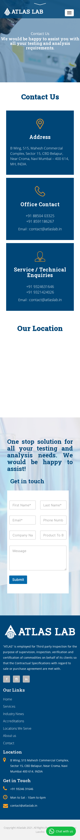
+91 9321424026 (40, 292)
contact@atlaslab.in (45, 228)
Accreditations (13, 721)
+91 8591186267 (40, 221)
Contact (8, 743)
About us (9, 735)
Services (9, 706)
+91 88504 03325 (40, 215)
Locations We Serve (17, 728)
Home (7, 699)
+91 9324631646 (40, 286)
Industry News (13, 714)
